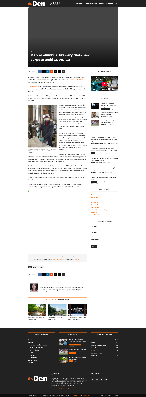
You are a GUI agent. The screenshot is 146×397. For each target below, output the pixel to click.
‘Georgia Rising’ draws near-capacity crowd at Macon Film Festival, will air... (108, 105)
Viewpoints (103, 116)
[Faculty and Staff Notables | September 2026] (57, 310)
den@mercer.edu (58, 259)
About (101, 3)
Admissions (115, 395)
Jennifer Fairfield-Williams (104, 181)
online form (77, 259)
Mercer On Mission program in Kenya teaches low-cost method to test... (77, 341)
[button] (116, 3)
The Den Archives (96, 195)
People (32, 51)
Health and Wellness (105, 109)
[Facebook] (40, 71)
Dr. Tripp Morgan (33, 86)
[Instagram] (97, 379)
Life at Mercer (104, 124)
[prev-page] (29, 323)
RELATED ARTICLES (51, 299)
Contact (109, 3)
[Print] (63, 71)
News (109, 395)
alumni (34, 267)
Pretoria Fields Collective (77, 80)
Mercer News (91, 3)
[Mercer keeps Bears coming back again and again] (37, 310)
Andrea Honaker (36, 64)
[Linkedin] (48, 71)
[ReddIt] (51, 71)
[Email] (59, 71)
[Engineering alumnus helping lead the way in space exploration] (77, 310)
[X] (44, 71)
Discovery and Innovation (96, 143)
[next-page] (32, 323)
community (40, 267)
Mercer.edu (94, 197)
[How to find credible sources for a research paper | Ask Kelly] (95, 115)
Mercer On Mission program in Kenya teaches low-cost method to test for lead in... (104, 139)
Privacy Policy (77, 395)
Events (93, 200)
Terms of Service (87, 395)
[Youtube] (106, 379)
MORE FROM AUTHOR (63, 299)
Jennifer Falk (107, 143)
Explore (79, 3)
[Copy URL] (55, 71)
